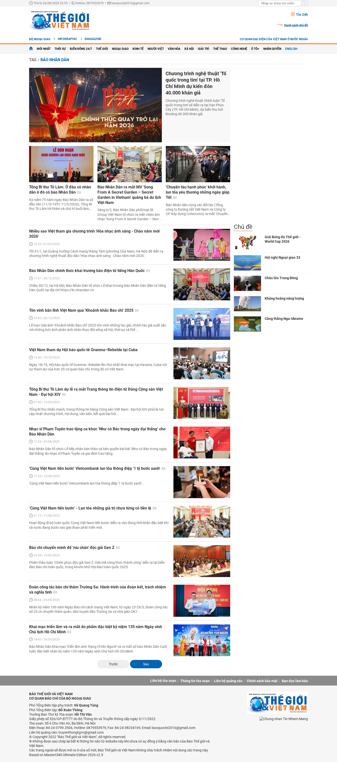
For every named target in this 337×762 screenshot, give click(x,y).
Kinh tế (138, 49)
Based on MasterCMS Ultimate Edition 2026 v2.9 (66, 755)
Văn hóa (174, 49)
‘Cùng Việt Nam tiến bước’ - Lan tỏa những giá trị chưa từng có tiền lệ (90, 508)
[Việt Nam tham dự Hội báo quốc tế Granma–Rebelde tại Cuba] (201, 363)
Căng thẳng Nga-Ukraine (284, 319)
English (291, 49)
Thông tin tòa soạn (195, 681)
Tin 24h (302, 15)
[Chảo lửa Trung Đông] (247, 283)
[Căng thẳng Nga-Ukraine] (247, 324)
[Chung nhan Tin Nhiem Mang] (284, 718)
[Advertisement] (271, 145)
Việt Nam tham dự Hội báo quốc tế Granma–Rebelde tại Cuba (83, 349)
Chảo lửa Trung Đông (281, 278)
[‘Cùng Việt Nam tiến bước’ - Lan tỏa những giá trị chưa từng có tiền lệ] (201, 522)
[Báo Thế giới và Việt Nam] (59, 20)
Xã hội (189, 49)
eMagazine (93, 39)
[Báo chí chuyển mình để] (201, 561)
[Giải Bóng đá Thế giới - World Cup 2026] (247, 242)
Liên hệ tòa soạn (163, 681)
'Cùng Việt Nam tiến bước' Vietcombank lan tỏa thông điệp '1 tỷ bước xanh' (95, 468)
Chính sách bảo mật (262, 681)
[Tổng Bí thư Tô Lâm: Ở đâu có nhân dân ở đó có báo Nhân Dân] (61, 164)
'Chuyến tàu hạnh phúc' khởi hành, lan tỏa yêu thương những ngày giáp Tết (197, 192)
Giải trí (203, 49)
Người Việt (156, 49)
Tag (33, 59)
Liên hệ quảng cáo (228, 681)
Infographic (67, 39)
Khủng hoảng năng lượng (284, 298)
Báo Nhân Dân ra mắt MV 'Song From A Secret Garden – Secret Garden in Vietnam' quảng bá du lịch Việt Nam (129, 195)
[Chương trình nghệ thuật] (95, 105)
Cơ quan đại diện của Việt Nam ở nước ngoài (274, 39)
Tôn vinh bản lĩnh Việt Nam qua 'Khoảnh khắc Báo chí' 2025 (81, 310)
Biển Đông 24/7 (81, 49)
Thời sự (60, 49)
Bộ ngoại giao (39, 39)
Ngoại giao (120, 49)
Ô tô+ (255, 49)
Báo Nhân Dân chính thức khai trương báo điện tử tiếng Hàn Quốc (87, 270)
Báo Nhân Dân (54, 59)
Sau (146, 664)
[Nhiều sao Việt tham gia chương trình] (201, 245)
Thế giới (102, 49)
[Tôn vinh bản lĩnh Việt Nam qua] (201, 324)
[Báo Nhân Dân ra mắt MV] (129, 164)
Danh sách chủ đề (296, 25)
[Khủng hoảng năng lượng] (247, 303)
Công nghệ (239, 49)
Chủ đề (243, 226)
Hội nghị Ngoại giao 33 (282, 257)
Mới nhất (44, 49)
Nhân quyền (272, 49)
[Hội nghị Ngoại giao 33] (247, 263)
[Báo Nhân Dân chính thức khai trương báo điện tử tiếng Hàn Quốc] (201, 284)
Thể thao (220, 49)
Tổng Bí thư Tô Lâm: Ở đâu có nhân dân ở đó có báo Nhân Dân (60, 190)
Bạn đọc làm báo (295, 681)
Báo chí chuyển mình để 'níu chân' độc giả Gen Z (72, 547)
